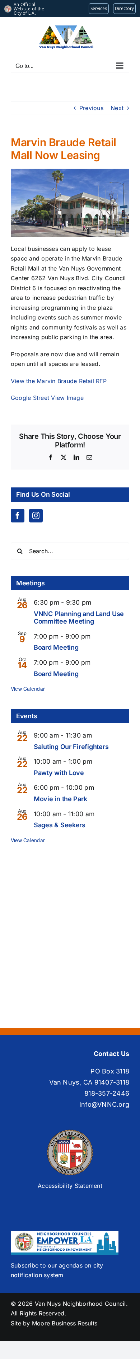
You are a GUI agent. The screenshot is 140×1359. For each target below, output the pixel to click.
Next (117, 107)
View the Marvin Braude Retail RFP (59, 381)
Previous (91, 107)
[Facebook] (17, 515)
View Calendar (28, 688)
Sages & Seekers (59, 825)
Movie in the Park (60, 799)
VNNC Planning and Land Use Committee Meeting (79, 617)
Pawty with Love (59, 773)
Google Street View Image (47, 397)
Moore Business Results (64, 1323)
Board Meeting (56, 647)
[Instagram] (36, 515)
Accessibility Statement (70, 1185)
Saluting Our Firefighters (71, 746)
